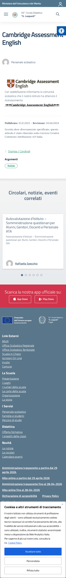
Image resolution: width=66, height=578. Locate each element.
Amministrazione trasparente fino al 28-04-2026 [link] (32, 484)
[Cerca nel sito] (57, 14)
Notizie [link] (11, 166)
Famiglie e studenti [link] (13, 416)
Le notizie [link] (7, 448)
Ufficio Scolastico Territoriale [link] (18, 350)
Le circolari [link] (8, 452)
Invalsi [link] (6, 362)
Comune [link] (7, 366)
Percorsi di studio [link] (12, 420)
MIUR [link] (5, 341)
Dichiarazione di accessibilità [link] (19, 496)
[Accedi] (60, 3)
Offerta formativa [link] (12, 432)
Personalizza (33, 561)
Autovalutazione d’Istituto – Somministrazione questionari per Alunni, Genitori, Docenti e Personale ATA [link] (32, 225)
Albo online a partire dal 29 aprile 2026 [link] (26, 478)
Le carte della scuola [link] (14, 391)
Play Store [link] (48, 299)
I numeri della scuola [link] (14, 387)
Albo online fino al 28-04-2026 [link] (21, 490)
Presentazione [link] (10, 378)
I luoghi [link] (6, 383)
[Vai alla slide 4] (34, 275)
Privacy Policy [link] (50, 496)
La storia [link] (7, 399)
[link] (61, 30)
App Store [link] (22, 299)
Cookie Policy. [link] (15, 543)
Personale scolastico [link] (14, 412)
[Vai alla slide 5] (37, 275)
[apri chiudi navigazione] (6, 14)
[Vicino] (62, 504)
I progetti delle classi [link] (14, 436)
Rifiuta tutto (33, 570)
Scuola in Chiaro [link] (11, 354)
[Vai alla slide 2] (26, 275)
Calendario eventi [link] (12, 457)
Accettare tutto (33, 551)
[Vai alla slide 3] (30, 275)
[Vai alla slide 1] (22, 275)
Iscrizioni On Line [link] (12, 358)
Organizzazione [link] (11, 395)
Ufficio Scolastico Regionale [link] (18, 345)
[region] (33, 539)
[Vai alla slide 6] (41, 275)
